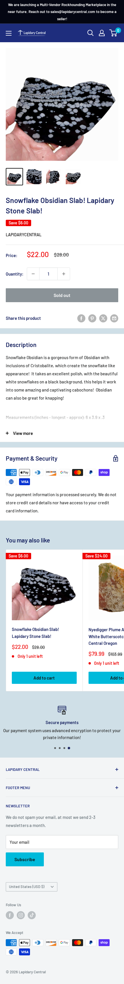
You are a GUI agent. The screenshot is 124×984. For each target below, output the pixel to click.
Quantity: (14, 273)
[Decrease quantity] (33, 274)
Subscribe (24, 859)
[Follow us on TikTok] (32, 915)
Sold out (62, 295)
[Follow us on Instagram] (21, 915)
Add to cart (44, 677)
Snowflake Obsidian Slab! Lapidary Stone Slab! (35, 632)
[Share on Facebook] (81, 318)
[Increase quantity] (64, 274)
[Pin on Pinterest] (92, 318)
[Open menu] (9, 33)
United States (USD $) (26, 886)
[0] (113, 32)
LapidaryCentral (24, 234)
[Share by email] (114, 318)
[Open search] (90, 33)
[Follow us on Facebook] (10, 915)
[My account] (102, 33)
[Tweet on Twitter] (103, 318)
